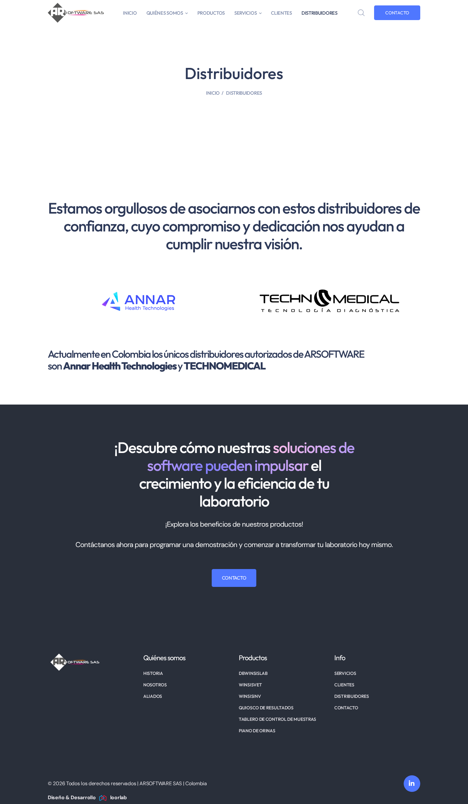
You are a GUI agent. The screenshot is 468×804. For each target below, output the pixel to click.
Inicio (213, 93)
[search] (361, 13)
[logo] (76, 12)
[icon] (412, 783)
